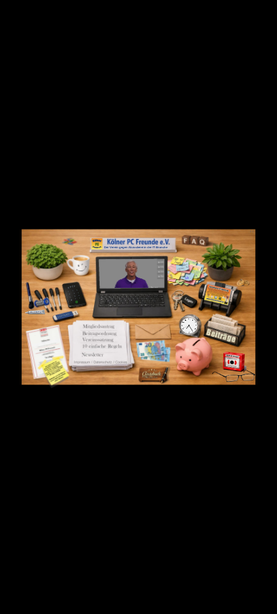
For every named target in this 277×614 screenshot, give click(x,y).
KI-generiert (155, 287)
